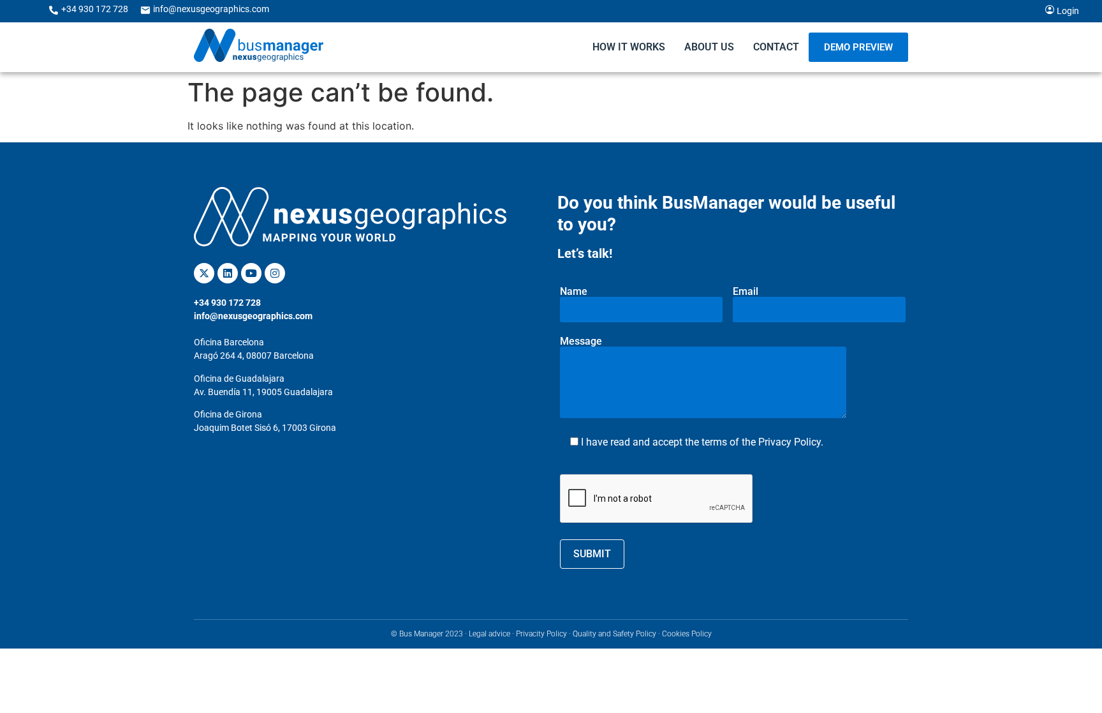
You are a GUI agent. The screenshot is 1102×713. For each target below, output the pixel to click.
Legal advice (489, 633)
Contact (776, 47)
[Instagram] (275, 273)
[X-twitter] (204, 273)
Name (573, 292)
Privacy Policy (789, 442)
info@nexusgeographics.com (211, 9)
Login (1068, 11)
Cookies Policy (687, 633)
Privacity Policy (541, 633)
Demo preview (858, 47)
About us (709, 47)
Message (581, 341)
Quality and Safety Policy (614, 633)
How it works (628, 47)
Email (745, 292)
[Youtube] (251, 273)
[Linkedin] (227, 273)
